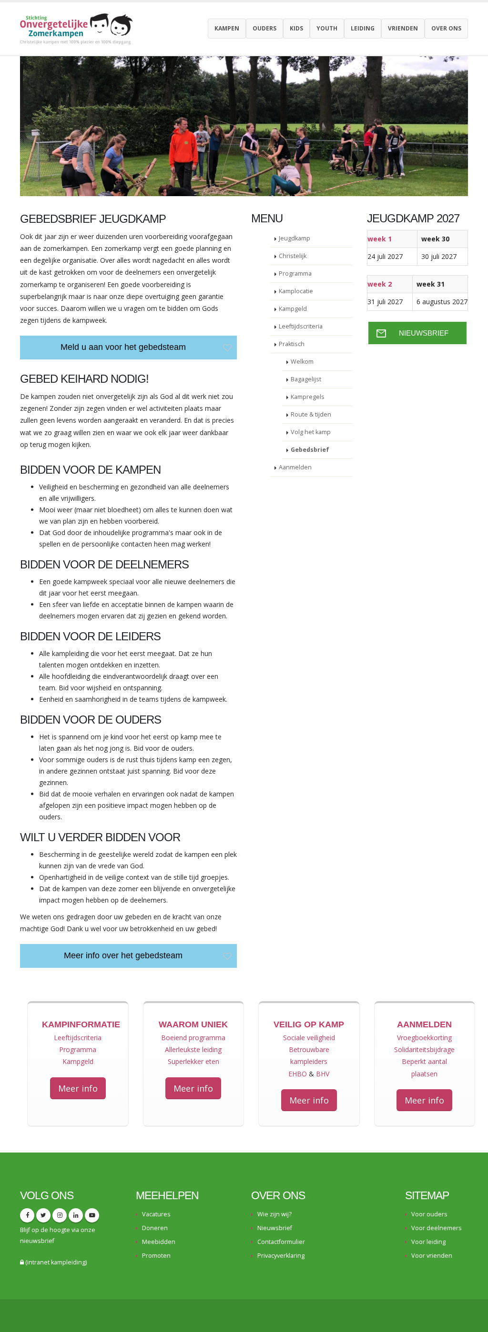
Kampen (226, 28)
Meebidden (158, 1242)
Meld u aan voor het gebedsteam (123, 347)
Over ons (446, 28)
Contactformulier (281, 1242)
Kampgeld (293, 309)
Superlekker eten (193, 1061)
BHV (322, 1073)
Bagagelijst (306, 379)
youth (326, 28)
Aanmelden (295, 467)
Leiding (363, 28)
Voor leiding (428, 1242)
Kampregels (308, 397)
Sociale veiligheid (309, 1037)
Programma (295, 273)
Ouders (264, 28)
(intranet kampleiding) (55, 1262)
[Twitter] (43, 1215)
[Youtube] (92, 1215)
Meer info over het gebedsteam (123, 955)
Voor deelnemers (436, 1228)
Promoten (156, 1256)
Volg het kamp (311, 432)
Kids (296, 28)
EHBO (297, 1073)
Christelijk (292, 256)
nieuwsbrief (37, 1241)
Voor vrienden (431, 1256)
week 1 (379, 238)
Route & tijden (311, 414)
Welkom (302, 362)
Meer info (78, 1088)
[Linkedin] (76, 1215)
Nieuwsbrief (274, 1228)
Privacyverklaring (281, 1256)
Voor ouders (429, 1214)
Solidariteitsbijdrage (424, 1049)
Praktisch (292, 344)
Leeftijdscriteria (301, 326)
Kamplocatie (296, 291)
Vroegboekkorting (424, 1037)
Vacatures (156, 1214)
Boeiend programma (193, 1037)
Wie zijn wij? (274, 1214)
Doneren (155, 1228)
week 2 (379, 283)
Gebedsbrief (310, 450)
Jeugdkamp (294, 238)
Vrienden (403, 28)
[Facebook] (27, 1215)
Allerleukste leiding (193, 1049)
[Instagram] (59, 1215)
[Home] (80, 27)
